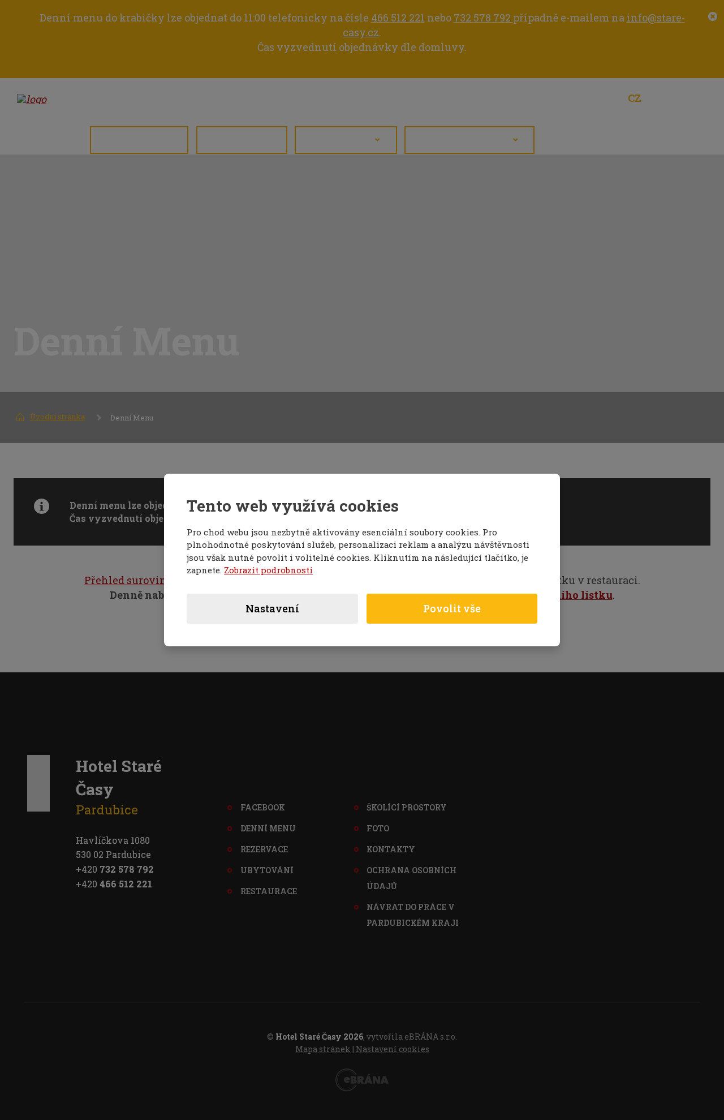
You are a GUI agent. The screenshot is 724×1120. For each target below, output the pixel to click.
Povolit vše (452, 608)
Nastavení (272, 608)
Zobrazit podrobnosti (268, 570)
